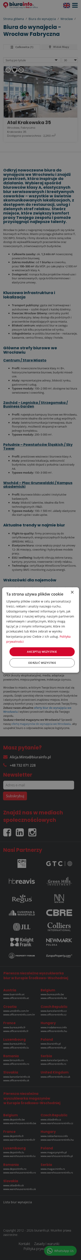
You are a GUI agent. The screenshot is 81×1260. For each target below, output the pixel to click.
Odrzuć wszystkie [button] (42, 663)
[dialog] (40, 630)
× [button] (72, 592)
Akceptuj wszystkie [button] (42, 652)
